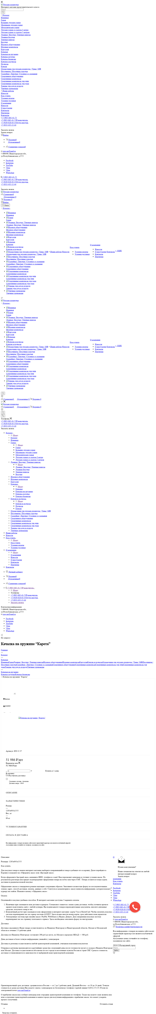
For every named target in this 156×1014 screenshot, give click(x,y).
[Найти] (3, 12)
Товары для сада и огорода (16, 667)
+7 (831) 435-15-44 (8, 125)
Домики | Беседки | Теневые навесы (30, 467)
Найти (116, 950)
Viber (8, 168)
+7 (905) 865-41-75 (9, 118)
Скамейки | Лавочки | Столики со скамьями (35, 664)
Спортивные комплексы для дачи (109, 664)
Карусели (83, 662)
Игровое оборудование (52, 662)
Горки (18, 447)
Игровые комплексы (70, 662)
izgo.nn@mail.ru (23, 990)
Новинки (5, 662)
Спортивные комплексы (85, 664)
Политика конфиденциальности (129, 927)
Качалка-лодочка (8, 674)
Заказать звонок (17, 602)
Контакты (117, 883)
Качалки (19, 489)
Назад (15, 435)
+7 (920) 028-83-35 (15, 122)
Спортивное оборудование (64, 664)
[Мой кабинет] (2, 396)
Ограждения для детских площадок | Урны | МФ (122, 662)
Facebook (9, 160)
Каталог (14, 438)
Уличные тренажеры (35, 667)
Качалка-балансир (22, 674)
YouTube (9, 165)
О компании (16, 555)
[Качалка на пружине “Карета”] (41, 718)
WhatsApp (10, 172)
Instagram (9, 163)
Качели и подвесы (23, 503)
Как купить (15, 543)
